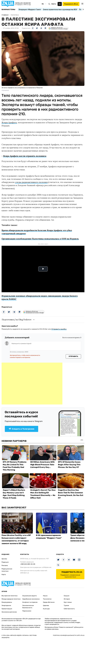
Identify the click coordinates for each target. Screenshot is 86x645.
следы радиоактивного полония (31, 182)
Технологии (47, 599)
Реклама (5, 565)
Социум (66, 596)
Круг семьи (68, 602)
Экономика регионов (9, 612)
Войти (53, 4)
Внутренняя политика (9, 596)
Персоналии (26, 611)
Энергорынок (6, 605)
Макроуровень (7, 602)
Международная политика (11, 599)
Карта (4, 574)
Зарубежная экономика (31, 599)
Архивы (4, 559)
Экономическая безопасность (28, 607)
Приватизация (7, 609)
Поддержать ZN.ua (71, 4)
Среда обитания (49, 602)
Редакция (5, 562)
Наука (45, 596)
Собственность (69, 609)
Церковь (46, 605)
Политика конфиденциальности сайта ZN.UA (68, 635)
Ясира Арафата (9, 122)
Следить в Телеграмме (23, 429)
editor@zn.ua (24, 573)
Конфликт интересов (29, 602)
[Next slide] (82, 9)
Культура (46, 609)
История (67, 599)
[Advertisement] (32, 383)
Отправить (73, 356)
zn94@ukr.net (46, 567)
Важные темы (8, 9)
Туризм (66, 605)
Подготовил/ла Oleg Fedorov (16, 319)
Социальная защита (29, 596)
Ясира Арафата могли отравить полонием (24, 156)
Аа (60, 4)
